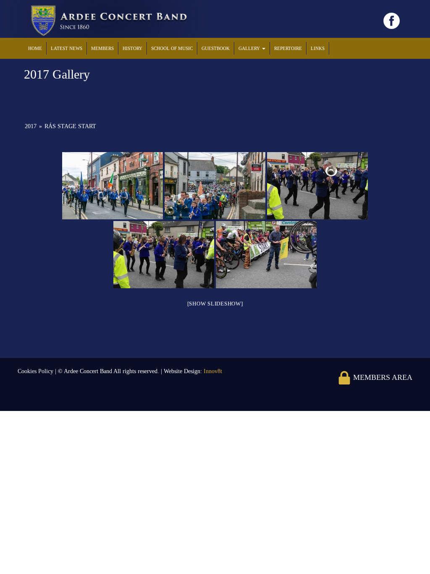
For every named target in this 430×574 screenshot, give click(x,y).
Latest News (66, 48)
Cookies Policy (36, 371)
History (132, 48)
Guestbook (216, 48)
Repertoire (288, 48)
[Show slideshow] (215, 303)
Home (35, 48)
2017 (31, 126)
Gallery (250, 48)
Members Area (381, 377)
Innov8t (213, 371)
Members (102, 48)
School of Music (172, 48)
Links (318, 48)
